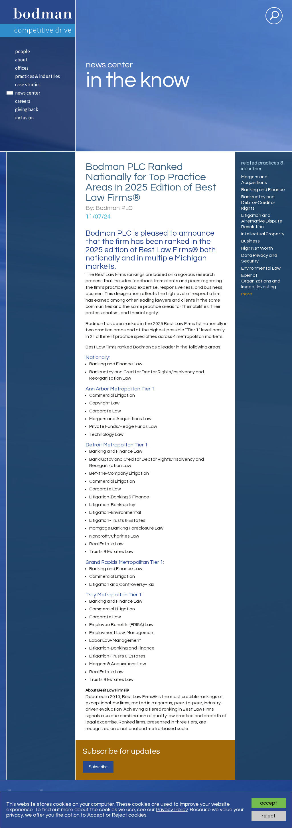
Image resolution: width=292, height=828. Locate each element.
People (22, 51)
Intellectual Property (262, 234)
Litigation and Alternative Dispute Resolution (261, 221)
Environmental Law (261, 268)
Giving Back (26, 109)
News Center (27, 93)
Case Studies (27, 84)
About (21, 60)
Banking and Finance (263, 189)
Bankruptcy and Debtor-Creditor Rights (258, 202)
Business (250, 241)
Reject (268, 816)
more (246, 294)
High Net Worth (257, 248)
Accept (268, 803)
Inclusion (24, 118)
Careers (22, 101)
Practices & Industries (37, 76)
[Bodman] (40, 12)
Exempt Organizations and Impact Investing (260, 281)
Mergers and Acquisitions (254, 180)
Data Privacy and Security (259, 258)
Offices (22, 68)
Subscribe (98, 766)
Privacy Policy (172, 809)
